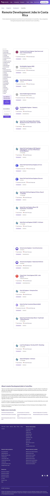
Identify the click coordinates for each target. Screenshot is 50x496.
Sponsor (11, 426)
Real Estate (5, 84)
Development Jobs (29, 428)
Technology (5, 88)
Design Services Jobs (5, 465)
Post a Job (36, 2)
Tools (28, 2)
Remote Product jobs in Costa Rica (8, 414)
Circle (22, 166)
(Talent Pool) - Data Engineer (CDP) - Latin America (30, 276)
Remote (23, 305)
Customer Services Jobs (6, 463)
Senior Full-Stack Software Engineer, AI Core (31, 164)
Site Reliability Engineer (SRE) (27, 66)
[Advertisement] (25, 36)
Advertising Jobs (4, 453)
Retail (4, 85)
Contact (3, 428)
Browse (22, 2)
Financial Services (7, 69)
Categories (8, 8)
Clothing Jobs (4, 456)
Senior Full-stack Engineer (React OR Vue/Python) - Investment (29, 208)
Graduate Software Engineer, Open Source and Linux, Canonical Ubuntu (31, 52)
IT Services (5, 80)
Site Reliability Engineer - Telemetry (28, 107)
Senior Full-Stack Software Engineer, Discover (31, 178)
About (7, 426)
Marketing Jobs (29, 434)
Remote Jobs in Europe (30, 458)
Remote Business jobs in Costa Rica (40, 414)
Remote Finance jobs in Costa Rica (24, 417)
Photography (6, 83)
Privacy (18, 426)
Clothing (5, 55)
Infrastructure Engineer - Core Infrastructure (31, 248)
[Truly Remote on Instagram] (42, 475)
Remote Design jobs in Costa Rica (40, 412)
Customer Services (7, 61)
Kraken (22, 109)
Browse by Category (5, 471)
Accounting (5, 50)
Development (16, 8)
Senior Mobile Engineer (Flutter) (28, 93)
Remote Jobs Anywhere (30, 463)
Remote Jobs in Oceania (30, 455)
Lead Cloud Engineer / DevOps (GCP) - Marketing (32, 345)
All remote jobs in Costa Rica (23, 412)
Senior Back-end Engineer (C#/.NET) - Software (31, 222)
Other (4, 93)
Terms (21, 426)
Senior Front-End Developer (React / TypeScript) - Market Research (32, 318)
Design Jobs (28, 430)
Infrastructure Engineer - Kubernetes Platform (31, 261)
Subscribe (7, 116)
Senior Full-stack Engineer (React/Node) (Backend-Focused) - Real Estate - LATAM (30, 121)
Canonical (23, 54)
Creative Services (7, 58)
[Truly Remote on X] (45, 475)
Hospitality (5, 75)
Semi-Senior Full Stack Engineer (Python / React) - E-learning (32, 192)
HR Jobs (27, 444)
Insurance (5, 78)
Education (5, 64)
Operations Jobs (29, 437)
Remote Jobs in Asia (30, 453)
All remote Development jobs (7, 412)
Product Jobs (28, 432)
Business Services (7, 53)
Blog (31, 2)
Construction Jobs (5, 458)
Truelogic (23, 124)
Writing (5, 91)
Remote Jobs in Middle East (31, 461)
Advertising (5, 52)
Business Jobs (28, 435)
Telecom (5, 90)
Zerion (22, 81)
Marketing (5, 81)
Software (5, 87)
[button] (31, 55)
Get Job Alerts (44, 2)
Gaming (5, 72)
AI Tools (3, 478)
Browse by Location (5, 473)
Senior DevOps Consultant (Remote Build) (30, 304)
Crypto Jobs (3, 461)
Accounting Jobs (4, 451)
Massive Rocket (24, 278)
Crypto (4, 59)
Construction (6, 56)
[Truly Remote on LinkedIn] (47, 475)
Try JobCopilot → (7, 102)
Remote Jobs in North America (32, 451)
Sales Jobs (28, 440)
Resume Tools (4, 480)
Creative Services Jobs (5, 460)
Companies (16, 2)
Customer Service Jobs (30, 446)
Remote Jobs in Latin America (31, 460)
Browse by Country (5, 475)
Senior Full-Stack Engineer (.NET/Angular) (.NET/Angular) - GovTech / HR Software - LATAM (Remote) (30, 150)
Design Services (6, 62)
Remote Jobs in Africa (30, 456)
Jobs (11, 2)
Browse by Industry (5, 476)
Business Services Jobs (5, 455)
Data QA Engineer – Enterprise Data (29, 290)
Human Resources (7, 77)
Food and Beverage (7, 71)
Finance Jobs (28, 439)
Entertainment (6, 65)
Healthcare (5, 74)
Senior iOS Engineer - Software (27, 358)
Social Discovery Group (26, 68)
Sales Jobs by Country (30, 442)
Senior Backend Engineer (26, 80)
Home (2, 8)
